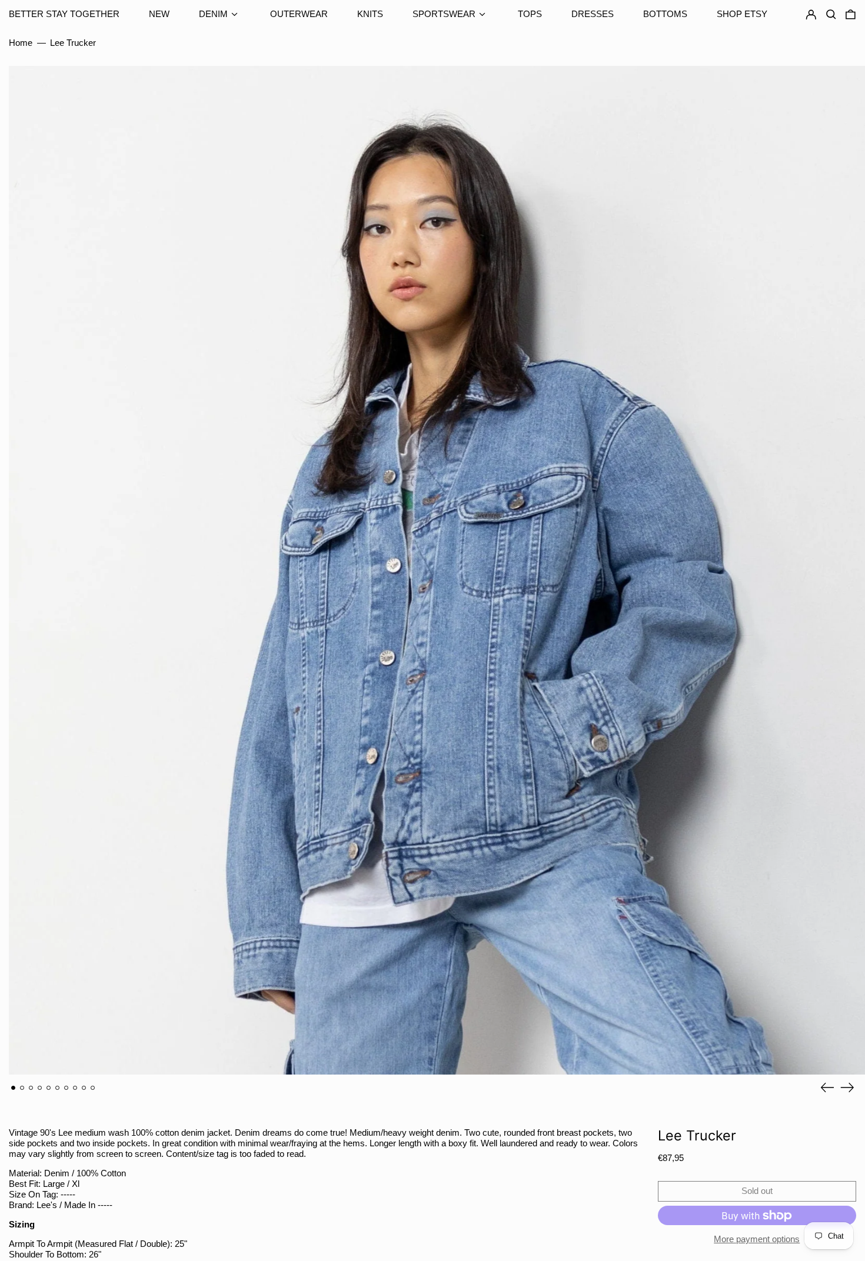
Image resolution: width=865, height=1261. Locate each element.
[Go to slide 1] (13, 1088)
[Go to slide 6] (57, 1088)
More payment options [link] (757, 1239)
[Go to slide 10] (93, 1088)
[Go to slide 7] (66, 1088)
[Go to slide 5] (48, 1088)
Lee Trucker (73, 43)
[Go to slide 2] (22, 1088)
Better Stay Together (64, 14)
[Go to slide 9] (84, 1088)
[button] (850, 15)
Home (20, 43)
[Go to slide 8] (75, 1088)
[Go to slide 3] (31, 1088)
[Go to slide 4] (40, 1088)
